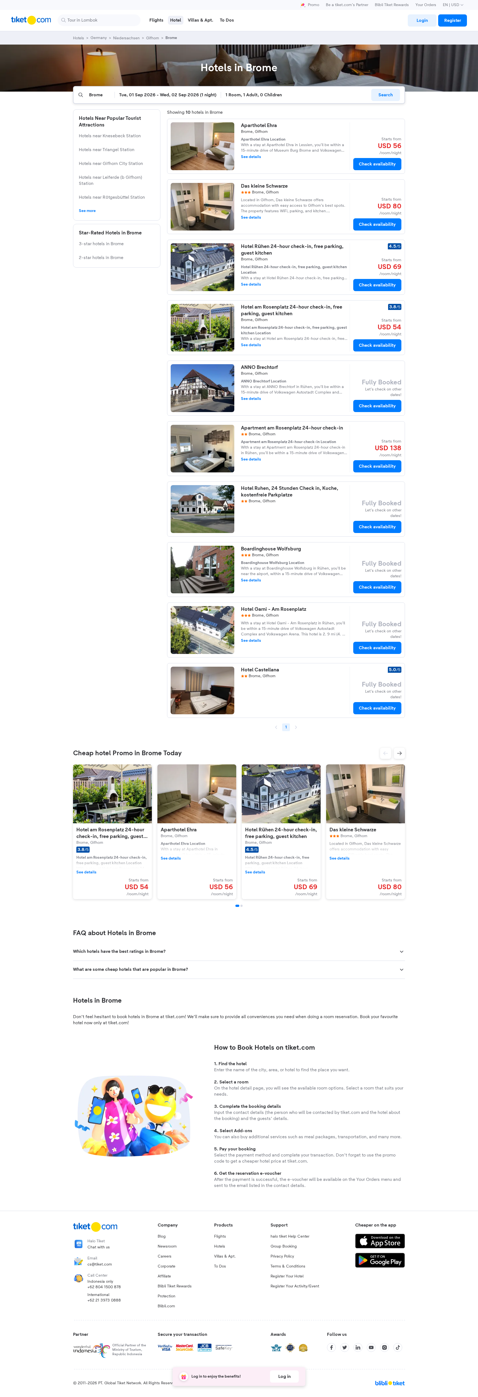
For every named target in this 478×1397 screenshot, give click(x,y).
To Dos (220, 1266)
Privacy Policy (282, 1256)
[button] (385, 753)
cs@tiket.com (99, 1264)
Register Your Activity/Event (295, 1286)
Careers (165, 1256)
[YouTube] (371, 1347)
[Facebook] (331, 1347)
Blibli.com (166, 1306)
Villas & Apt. (225, 1256)
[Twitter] (344, 1347)
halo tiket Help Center (290, 1236)
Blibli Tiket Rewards (392, 4)
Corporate (166, 1266)
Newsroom (167, 1246)
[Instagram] (384, 1347)
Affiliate (164, 1276)
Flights (220, 1236)
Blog (162, 1236)
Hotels (219, 1246)
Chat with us (98, 1247)
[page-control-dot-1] (237, 906)
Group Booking (284, 1246)
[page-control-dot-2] (241, 906)
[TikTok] (397, 1347)
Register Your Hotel (287, 1276)
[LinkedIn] (358, 1347)
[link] (422, 20)
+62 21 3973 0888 (104, 1300)
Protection (166, 1296)
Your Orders (425, 4)
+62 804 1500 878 (104, 1287)
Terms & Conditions (288, 1266)
